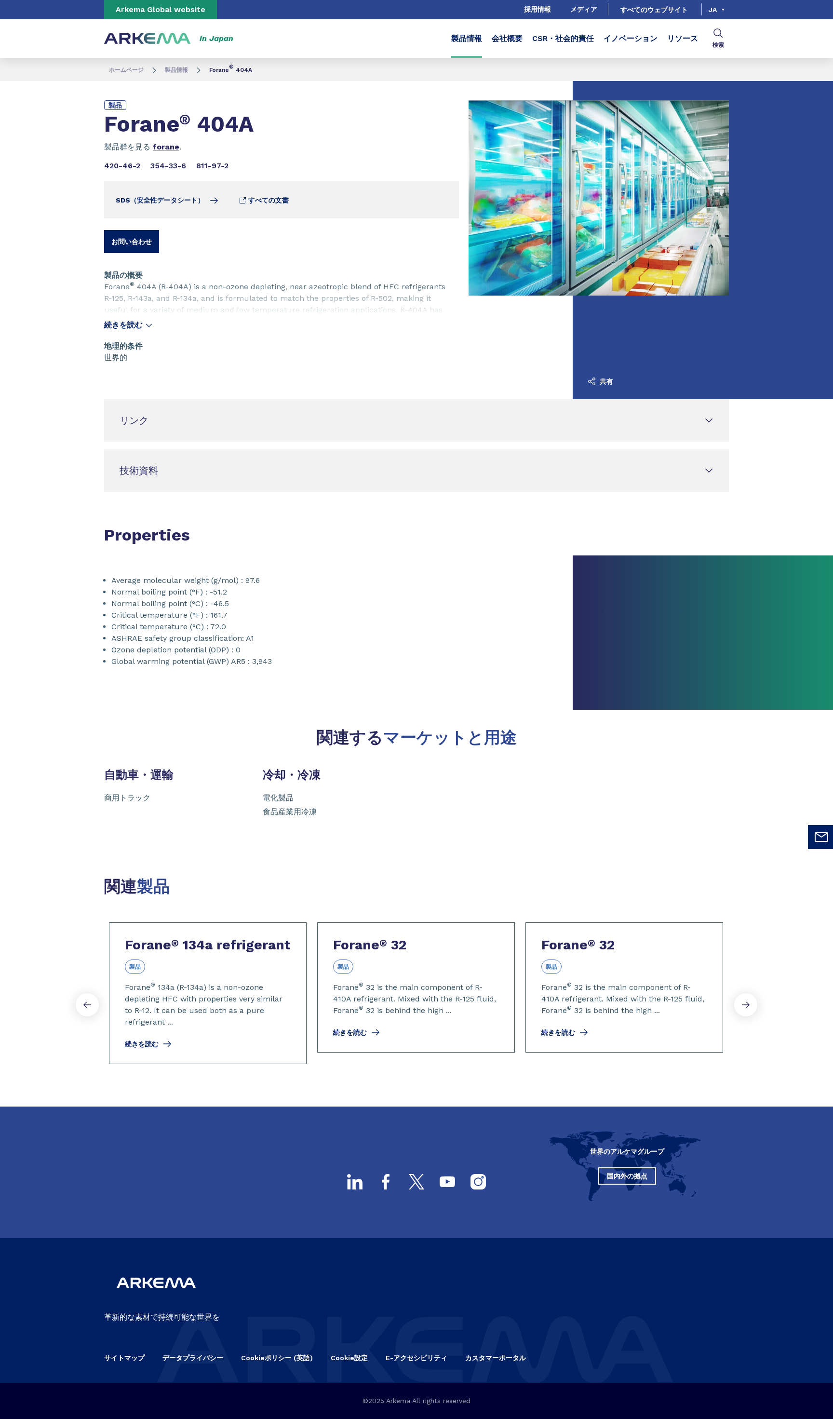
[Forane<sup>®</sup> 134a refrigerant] (207, 993)
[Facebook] (385, 1181)
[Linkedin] (355, 1181)
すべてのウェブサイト (654, 10)
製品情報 (466, 38)
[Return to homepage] (147, 39)
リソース (682, 38)
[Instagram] (478, 1181)
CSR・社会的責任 (563, 38)
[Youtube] (447, 1181)
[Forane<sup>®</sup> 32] (416, 987)
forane (166, 146)
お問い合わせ (131, 241)
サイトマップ (124, 1358)
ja (713, 10)
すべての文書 (267, 200)
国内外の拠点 (627, 1176)
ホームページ (126, 70)
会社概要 (507, 38)
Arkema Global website (160, 9)
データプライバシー (192, 1358)
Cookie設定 (349, 1358)
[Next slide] (745, 1004)
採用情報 (537, 9)
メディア (583, 9)
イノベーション (631, 38)
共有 (605, 381)
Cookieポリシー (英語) (277, 1358)
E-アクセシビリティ (416, 1358)
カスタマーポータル (495, 1358)
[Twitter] (416, 1181)
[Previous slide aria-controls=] (87, 1004)
